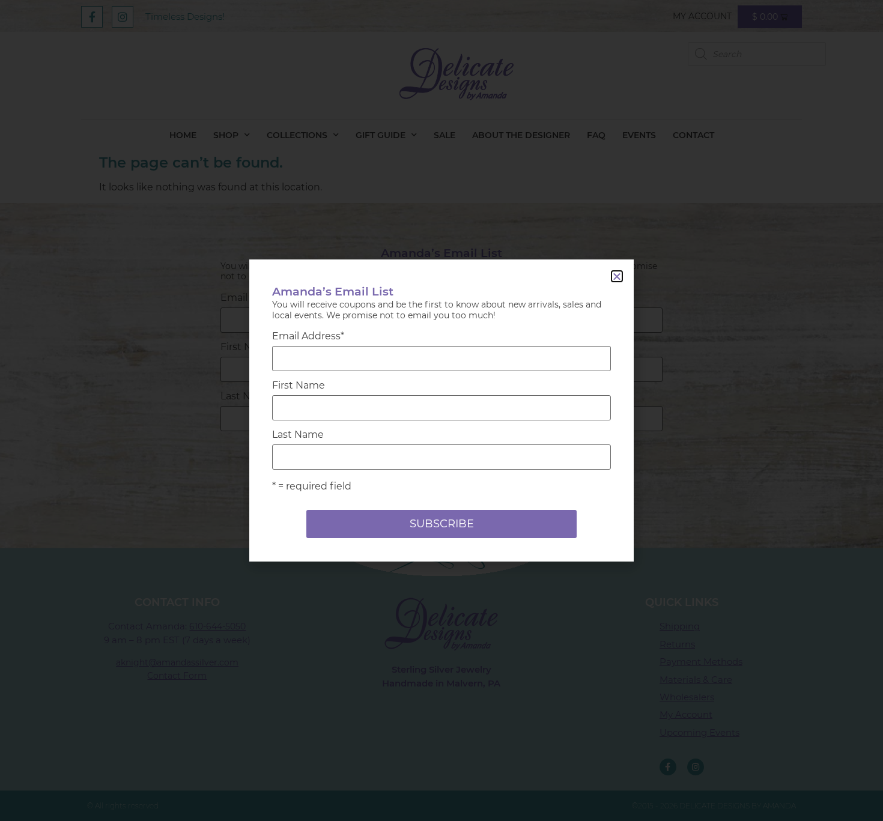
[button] (617, 276)
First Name (298, 385)
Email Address (308, 336)
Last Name (298, 435)
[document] (441, 410)
